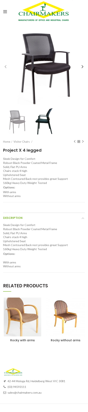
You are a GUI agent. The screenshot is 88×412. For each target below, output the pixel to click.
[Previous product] (75, 142)
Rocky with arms (22, 340)
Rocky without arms (65, 340)
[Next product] (83, 142)
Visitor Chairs (22, 141)
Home (6, 141)
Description (13, 218)
